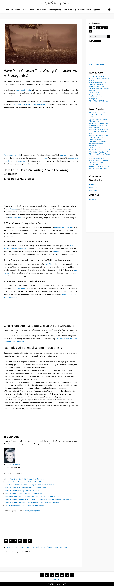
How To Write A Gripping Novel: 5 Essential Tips (23, 494)
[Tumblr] (29, 541)
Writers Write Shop (70, 9)
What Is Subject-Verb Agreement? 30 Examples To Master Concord (98, 160)
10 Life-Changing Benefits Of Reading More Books (24, 505)
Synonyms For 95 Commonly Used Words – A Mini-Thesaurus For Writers (99, 166)
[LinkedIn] (15, 541)
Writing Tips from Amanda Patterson (51, 547)
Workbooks (93, 187)
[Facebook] (6, 541)
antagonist (22, 288)
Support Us (96, 9)
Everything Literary (55, 9)
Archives (92, 199)
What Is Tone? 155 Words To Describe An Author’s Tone (98, 115)
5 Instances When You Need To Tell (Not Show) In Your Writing (29, 485)
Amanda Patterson (13, 464)
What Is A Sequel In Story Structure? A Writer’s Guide (25, 488)
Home (7, 9)
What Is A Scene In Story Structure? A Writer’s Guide (25, 491)
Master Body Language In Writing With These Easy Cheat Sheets (98, 125)
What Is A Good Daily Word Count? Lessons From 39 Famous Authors (32, 502)
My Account (81, 9)
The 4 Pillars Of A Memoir (98, 101)
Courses (31, 9)
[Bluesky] (10, 541)
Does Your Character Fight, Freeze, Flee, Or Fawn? (24, 479)
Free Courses (94, 190)
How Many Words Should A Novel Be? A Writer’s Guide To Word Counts (32, 496)
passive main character (63, 227)
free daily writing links (31, 511)
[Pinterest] (20, 541)
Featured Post (29, 547)
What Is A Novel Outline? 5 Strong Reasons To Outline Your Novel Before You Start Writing (40, 499)
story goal (64, 155)
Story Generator (15, 9)
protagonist (12, 209)
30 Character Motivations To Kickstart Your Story (24, 482)
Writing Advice (41, 9)
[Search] (108, 36)
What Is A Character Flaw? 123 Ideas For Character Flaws (98, 131)
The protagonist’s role (12, 155)
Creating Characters (14, 547)
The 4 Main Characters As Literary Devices (29, 104)
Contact (88, 9)
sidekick (14, 249)
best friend (24, 249)
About (23, 9)
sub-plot (56, 252)
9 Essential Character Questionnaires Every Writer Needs (99, 78)
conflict (49, 264)
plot (45, 158)
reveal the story (15, 218)
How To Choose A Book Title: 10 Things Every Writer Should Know (97, 84)
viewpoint (21, 161)
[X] (25, 541)
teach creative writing (24, 90)
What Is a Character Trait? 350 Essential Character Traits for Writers (98, 137)
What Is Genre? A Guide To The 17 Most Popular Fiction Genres (99, 154)
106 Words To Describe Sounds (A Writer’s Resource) (98, 144)
